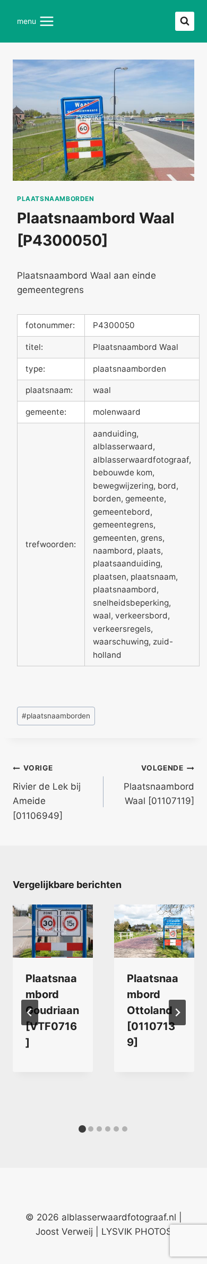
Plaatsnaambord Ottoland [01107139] (152, 1010)
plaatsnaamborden (55, 199)
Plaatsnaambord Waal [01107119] (159, 785)
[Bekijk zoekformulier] (184, 21)
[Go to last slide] (29, 1012)
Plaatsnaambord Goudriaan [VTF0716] (52, 1010)
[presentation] (53, 931)
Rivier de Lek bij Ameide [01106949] (47, 792)
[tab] (82, 1129)
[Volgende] (177, 1012)
